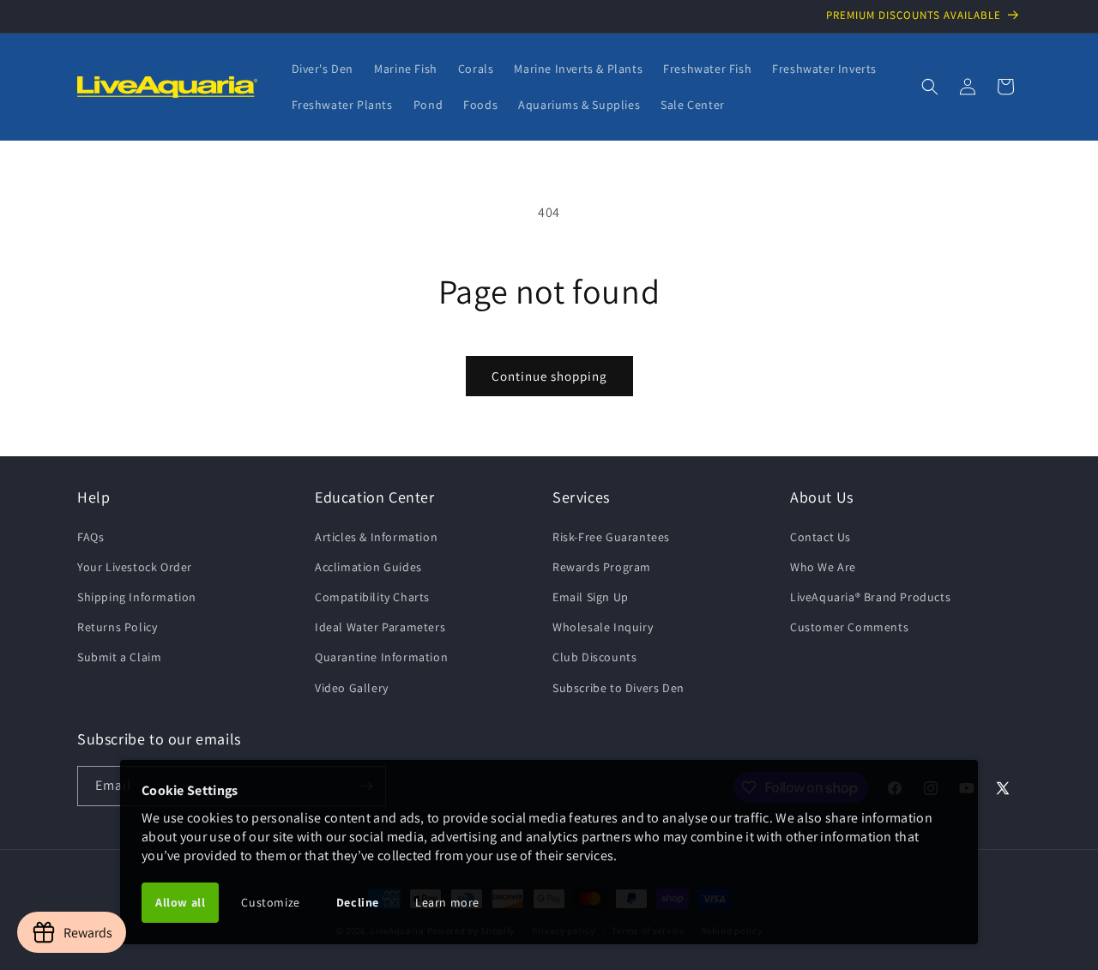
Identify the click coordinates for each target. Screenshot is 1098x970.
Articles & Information (376, 537)
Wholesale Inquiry (602, 627)
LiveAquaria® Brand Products (870, 597)
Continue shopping (549, 376)
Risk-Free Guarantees (611, 537)
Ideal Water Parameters (380, 627)
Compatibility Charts (372, 597)
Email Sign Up (590, 597)
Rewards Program (601, 567)
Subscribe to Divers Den (618, 688)
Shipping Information (136, 597)
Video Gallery (352, 688)
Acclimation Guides (368, 567)
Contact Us (820, 537)
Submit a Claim (119, 657)
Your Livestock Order (134, 567)
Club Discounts (594, 657)
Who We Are (823, 567)
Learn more (447, 902)
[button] (930, 86)
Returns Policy (117, 627)
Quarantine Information (381, 657)
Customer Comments (849, 627)
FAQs (90, 537)
